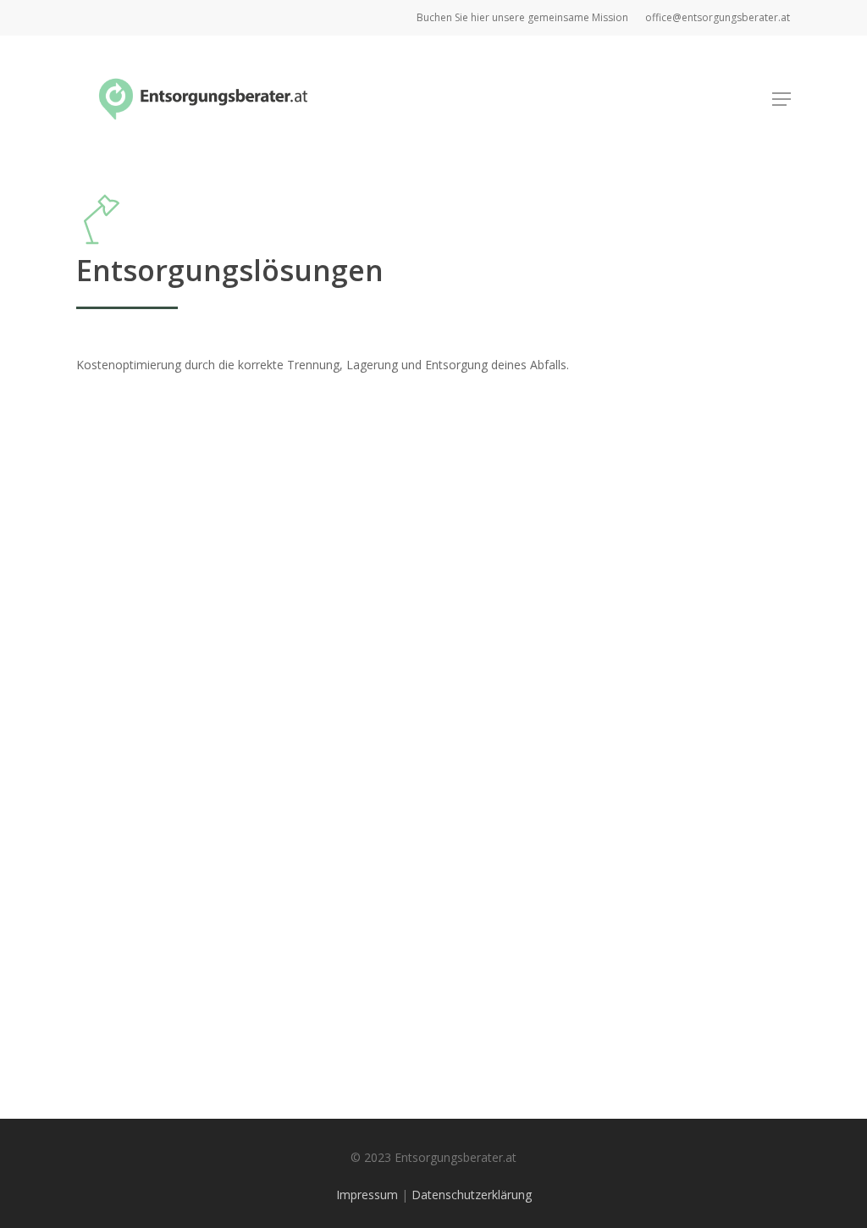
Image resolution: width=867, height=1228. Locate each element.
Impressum (367, 1195)
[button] (781, 99)
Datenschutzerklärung (471, 1195)
